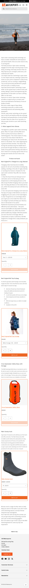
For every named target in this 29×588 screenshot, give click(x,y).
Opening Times (5, 550)
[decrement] (3, 265)
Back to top (14, 531)
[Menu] (26, 5)
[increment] (10, 265)
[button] (23, 5)
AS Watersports (8, 584)
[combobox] (14, 8)
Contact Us (6, 554)
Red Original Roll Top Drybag (10, 278)
